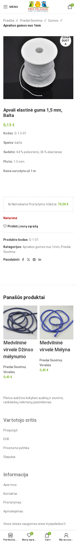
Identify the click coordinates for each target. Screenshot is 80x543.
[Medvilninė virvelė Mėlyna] (57, 322)
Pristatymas (12, 502)
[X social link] (28, 260)
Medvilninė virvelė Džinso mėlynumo (18, 349)
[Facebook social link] (23, 260)
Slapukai (9, 457)
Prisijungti (10, 430)
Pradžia (8, 20)
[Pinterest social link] (34, 260)
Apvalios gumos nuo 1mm (22, 25)
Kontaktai (10, 493)
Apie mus (10, 485)
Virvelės (9, 372)
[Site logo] (38, 6)
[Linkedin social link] (39, 260)
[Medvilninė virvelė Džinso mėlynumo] (20, 322)
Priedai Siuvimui (31, 20)
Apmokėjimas (13, 511)
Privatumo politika (16, 448)
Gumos (53, 20)
